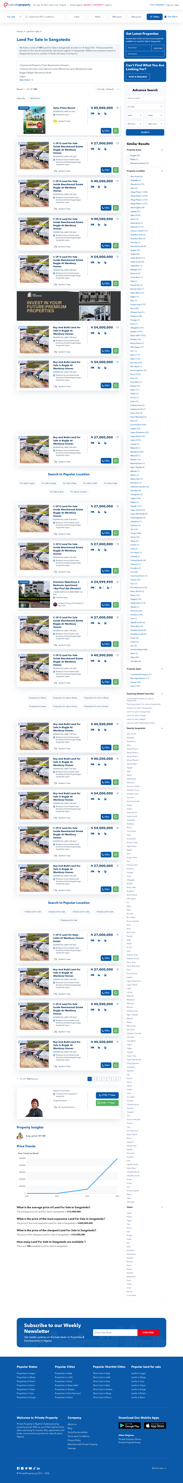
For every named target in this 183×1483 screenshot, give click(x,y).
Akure (129, 775)
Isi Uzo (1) (134, 397)
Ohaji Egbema (133, 1063)
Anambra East (133, 794)
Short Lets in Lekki (102, 1377)
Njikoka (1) (135, 471)
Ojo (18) (134, 529)
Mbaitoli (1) (135, 455)
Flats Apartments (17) (139, 678)
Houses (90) (135, 682)
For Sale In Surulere (79, 492)
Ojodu (129, 1078)
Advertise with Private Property (82, 1444)
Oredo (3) (134, 545)
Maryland (131, 1000)
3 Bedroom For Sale (80, 911)
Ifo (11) (133, 351)
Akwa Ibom (131, 779)
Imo (128, 1243)
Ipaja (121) (134, 390)
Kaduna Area (132, 955)
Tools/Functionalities (77, 1432)
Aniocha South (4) (138, 246)
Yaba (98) (134, 657)
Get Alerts (172, 16)
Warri (129, 1194)
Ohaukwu (131, 1067)
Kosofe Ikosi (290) (138, 424)
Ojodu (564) (135, 533)
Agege (130, 768)
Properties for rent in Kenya (96, 706)
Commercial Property (30, 65)
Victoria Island (133, 1191)
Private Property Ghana (130, 1439)
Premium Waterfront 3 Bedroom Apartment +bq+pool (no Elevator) (67, 585)
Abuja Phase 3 (133, 756)
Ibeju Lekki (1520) (138, 335)
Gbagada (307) (136, 327)
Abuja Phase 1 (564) (139, 192)
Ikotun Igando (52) (138, 370)
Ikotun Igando (133, 921)
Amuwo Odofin (133, 786)
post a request (138, 76)
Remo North (132, 1135)
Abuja (129, 1217)
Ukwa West (131, 1168)
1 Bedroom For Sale (32, 911)
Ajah (128, 771)
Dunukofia (131, 839)
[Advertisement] (69, 412)
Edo (128, 1232)
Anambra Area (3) (138, 234)
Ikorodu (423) (136, 362)
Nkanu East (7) (136, 479)
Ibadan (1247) (136, 331)
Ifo (128, 902)
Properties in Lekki (64, 1377)
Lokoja (129, 992)
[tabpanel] (34, 120)
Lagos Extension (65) (139, 432)
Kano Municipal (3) (138, 417)
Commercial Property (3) (140, 674)
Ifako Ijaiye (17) (136, 347)
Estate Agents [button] (76, 5)
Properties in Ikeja (63, 1373)
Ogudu (130, 1052)
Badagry (130, 824)
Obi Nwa (130, 1037)
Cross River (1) (136, 277)
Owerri (130, 1123)
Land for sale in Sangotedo (138, 712)
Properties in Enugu (26, 1397)
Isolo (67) (134, 401)
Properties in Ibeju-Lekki (66, 1385)
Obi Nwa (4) (135, 490)
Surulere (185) (136, 614)
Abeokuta (131, 741)
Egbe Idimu (131, 846)
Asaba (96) (135, 254)
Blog (70, 1428)
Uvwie (129, 1183)
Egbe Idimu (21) (137, 293)
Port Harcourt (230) (138, 587)
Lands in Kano (138, 1397)
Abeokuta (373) (137, 184)
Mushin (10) (135, 459)
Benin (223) (135, 273)
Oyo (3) (133, 583)
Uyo (128, 1187)
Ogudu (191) (136, 506)
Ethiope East (132, 865)
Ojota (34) (134, 537)
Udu (128, 1161)
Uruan (129, 1179)
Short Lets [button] (53, 5)
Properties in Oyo (25, 1393)
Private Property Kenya (130, 1442)
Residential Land (84, 69)
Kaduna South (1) (138, 409)
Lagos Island (132, 985)
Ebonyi (130, 1262)
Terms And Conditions (78, 1436)
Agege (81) (135, 211)
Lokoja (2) (134, 444)
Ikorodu (130, 914)
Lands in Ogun (138, 1385)
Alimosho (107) (136, 227)
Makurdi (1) (135, 448)
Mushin (130, 1007)
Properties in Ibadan (64, 1389)
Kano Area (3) (136, 413)
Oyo (128, 1127)
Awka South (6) (137, 262)
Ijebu (129, 906)
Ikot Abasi (131, 917)
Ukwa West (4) (136, 626)
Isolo (129, 951)
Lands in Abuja (138, 1377)
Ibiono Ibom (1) (137, 343)
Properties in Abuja (26, 1377)
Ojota (129, 1082)
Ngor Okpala (132, 1015)
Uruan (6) (134, 638)
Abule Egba (132, 764)
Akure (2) (134, 219)
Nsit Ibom (131, 1030)
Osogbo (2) (135, 568)
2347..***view (107, 1102)
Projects (62, 5)
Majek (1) (134, 159)
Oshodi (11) (135, 564)
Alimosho (131, 783)
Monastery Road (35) (139, 163)
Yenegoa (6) (135, 661)
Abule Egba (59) (137, 207)
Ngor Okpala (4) (137, 467)
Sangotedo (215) (137, 603)
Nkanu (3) (134, 475)
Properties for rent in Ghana (96, 698)
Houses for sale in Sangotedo (139, 708)
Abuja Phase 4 (133, 760)
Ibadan (129, 884)
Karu (129, 970)
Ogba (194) (135, 498)
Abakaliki (130, 738)
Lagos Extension (134, 981)
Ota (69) (134, 572)
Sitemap (72, 1448)
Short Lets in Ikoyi (101, 1381)
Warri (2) (134, 653)
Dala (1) (133, 281)
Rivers (129, 1138)
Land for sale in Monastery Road (140, 723)
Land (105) (135, 686)
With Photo (35, 98)
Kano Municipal (133, 966)
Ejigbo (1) (134, 296)
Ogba (129, 1045)
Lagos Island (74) (137, 436)
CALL (107, 130)
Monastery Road (43, 72)
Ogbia (129, 1048)
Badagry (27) (136, 269)
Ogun (129, 1220)
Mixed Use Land (66, 69)
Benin (129, 828)
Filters (156, 16)
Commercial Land (28, 69)
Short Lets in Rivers (102, 1397)
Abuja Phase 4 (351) (139, 203)
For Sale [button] (36, 5)
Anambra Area (133, 790)
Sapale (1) (134, 607)
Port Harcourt (132, 1131)
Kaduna (130, 1273)
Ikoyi (129, 925)
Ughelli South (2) (137, 622)
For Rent (44, 5)
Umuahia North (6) (138, 630)
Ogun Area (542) (137, 510)
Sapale (129, 1149)
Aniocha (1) (135, 242)
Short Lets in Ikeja (101, 1373)
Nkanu (129, 1022)
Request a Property (93, 5)
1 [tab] (34, 131)
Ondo (129, 1284)
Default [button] (110, 89)
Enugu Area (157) (138, 304)
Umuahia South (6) (138, 634)
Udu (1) (133, 618)
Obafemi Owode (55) (139, 486)
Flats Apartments (50, 65)
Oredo (129, 1090)
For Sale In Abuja (49, 483)
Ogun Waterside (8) (139, 514)
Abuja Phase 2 (133, 753)
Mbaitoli (130, 1003)
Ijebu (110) (135, 355)
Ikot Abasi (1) (136, 366)
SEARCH (145, 132)
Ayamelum (131, 820)
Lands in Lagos (138, 1373)
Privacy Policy (74, 1440)
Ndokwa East (132, 1011)
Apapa (129, 805)
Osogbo (130, 1112)
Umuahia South (133, 1176)
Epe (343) (134, 308)
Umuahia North (133, 1172)
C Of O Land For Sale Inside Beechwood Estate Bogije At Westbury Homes (68, 148)
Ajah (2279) (135, 215)
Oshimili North (133, 1105)
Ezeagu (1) (135, 320)
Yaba (129, 1198)
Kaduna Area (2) (137, 405)
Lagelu (129, 977)
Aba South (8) (136, 176)
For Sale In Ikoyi (57, 492)
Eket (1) (133, 300)
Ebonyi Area (132, 843)
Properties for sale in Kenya (65, 706)
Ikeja (128, 910)
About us (72, 1424)
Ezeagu (130, 872)
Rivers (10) (134, 595)
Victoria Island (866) (138, 649)
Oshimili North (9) (138, 560)
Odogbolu (131, 1041)
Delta (129, 1239)
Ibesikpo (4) (135, 339)
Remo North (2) (137, 591)
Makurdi (130, 996)
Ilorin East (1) (136, 382)
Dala (128, 835)
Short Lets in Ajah (101, 1385)
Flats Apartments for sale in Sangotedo (144, 704)
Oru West (131, 1097)
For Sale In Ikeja (69, 483)
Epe (128, 861)
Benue (129, 1292)
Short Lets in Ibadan (102, 1389)
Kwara (129, 1269)
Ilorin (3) (134, 378)
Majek (30, 72)
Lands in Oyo (137, 1381)
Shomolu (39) (136, 611)
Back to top (158, 1468)
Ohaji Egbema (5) (137, 517)
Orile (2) (134, 549)
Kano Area (131, 962)
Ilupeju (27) (135, 386)
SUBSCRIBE (158, 48)
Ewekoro (130, 869)
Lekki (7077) (135, 440)
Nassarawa (131, 1277)
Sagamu (130, 1142)
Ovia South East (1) (138, 576)
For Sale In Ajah (110, 483)
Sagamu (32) (135, 599)
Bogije (23, 72)
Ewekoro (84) (136, 316)
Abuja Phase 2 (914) (139, 196)
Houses (64, 65)
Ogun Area (131, 1056)
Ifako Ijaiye (131, 899)
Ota (128, 1116)
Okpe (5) (134, 541)
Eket (129, 854)
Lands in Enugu (138, 1389)
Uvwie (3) (134, 642)
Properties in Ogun (26, 1389)
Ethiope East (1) (137, 312)
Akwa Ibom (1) (136, 223)
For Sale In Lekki (90, 483)
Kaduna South (133, 959)
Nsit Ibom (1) (136, 483)
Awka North (132, 813)
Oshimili (130, 1101)
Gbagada (131, 880)
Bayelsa (130, 1258)
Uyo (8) (133, 645)
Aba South (131, 734)
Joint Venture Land (47, 69)
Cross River (131, 831)
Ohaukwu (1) (136, 521)
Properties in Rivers (26, 1381)
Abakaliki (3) (135, 180)
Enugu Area (132, 857)
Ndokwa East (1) (137, 463)
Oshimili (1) (135, 556)
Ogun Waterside (134, 1060)
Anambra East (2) (137, 238)
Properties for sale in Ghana (65, 698)
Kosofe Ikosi (132, 974)
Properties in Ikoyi (63, 1381)
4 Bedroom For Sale (104, 911)
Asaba (129, 809)
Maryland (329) (136, 452)
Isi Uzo (129, 947)
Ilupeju (129, 936)
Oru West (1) (136, 552)
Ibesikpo (130, 891)
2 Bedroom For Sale (56, 911)
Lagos (22, 76)
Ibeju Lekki (131, 887)
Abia (129, 745)
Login (176, 5)
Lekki (129, 989)
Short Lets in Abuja (102, 1393)
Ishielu (129, 944)
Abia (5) (133, 188)
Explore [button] (108, 5)
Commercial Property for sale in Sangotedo (140, 700)
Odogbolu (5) (136, 494)
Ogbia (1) (134, 502)
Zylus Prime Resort (64, 108)
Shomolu (130, 1153)
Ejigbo (129, 850)
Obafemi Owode (134, 1033)
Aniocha (130, 798)
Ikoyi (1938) (135, 374)
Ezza (129, 876)
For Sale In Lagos (27, 483)
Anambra (130, 1250)
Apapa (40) (135, 250)
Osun (129, 1288)
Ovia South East (134, 1120)
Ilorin (129, 929)
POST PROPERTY (157, 5)
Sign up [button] (169, 5)
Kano (129, 1265)
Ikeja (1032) (135, 359)
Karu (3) (133, 421)
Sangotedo (132, 1146)
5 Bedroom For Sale (68, 920)
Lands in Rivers (138, 1393)
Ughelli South (132, 1164)
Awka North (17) (137, 258)
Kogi (129, 1280)
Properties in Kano (26, 1385)
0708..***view (108, 1095)
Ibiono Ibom (132, 895)
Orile (129, 1093)
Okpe (129, 1086)
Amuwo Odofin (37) (139, 231)
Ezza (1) (134, 324)
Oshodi (130, 1108)
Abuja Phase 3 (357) (139, 200)
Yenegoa (130, 1202)
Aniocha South (133, 801)
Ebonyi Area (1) (137, 289)
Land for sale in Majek (136, 719)
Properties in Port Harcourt (68, 1393)
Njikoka (130, 1018)
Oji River (130, 1071)
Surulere (130, 1157)
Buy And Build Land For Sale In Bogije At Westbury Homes (66, 331)
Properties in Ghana (37, 698)
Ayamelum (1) (136, 265)
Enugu (129, 1235)
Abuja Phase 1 (133, 749)
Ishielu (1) (134, 393)
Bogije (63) (135, 155)
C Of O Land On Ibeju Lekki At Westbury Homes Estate (68, 938)
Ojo (128, 1075)
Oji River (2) (135, 525)
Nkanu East (131, 1026)
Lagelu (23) (135, 428)
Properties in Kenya (37, 706)
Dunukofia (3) (136, 285)
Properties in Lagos (26, 1373)
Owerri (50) (135, 580)
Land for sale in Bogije (136, 715)
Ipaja (129, 940)
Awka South (132, 816)
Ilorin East (131, 932)
